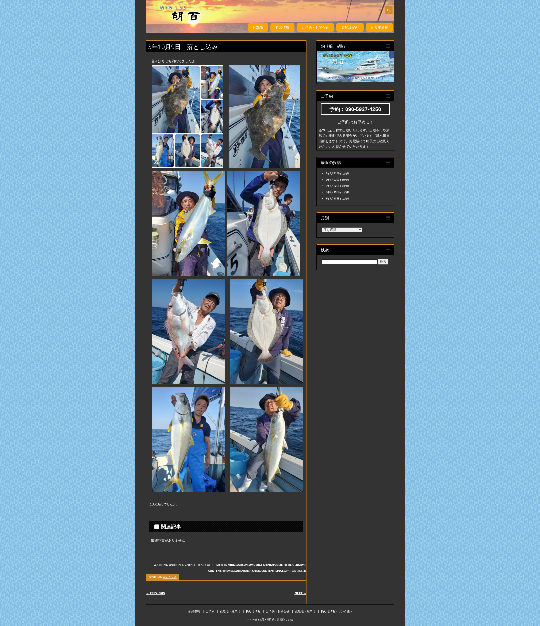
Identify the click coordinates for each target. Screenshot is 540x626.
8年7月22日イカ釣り (337, 185)
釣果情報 (282, 27)
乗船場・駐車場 (230, 611)
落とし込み (170, 577)
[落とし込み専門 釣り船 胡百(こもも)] (175, 25)
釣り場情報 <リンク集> (336, 611)
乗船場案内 (350, 27)
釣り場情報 (379, 27)
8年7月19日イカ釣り (337, 192)
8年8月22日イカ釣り (337, 173)
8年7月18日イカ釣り (337, 198)
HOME (258, 27)
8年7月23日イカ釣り (337, 179)
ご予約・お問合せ (315, 27)
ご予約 (210, 611)
